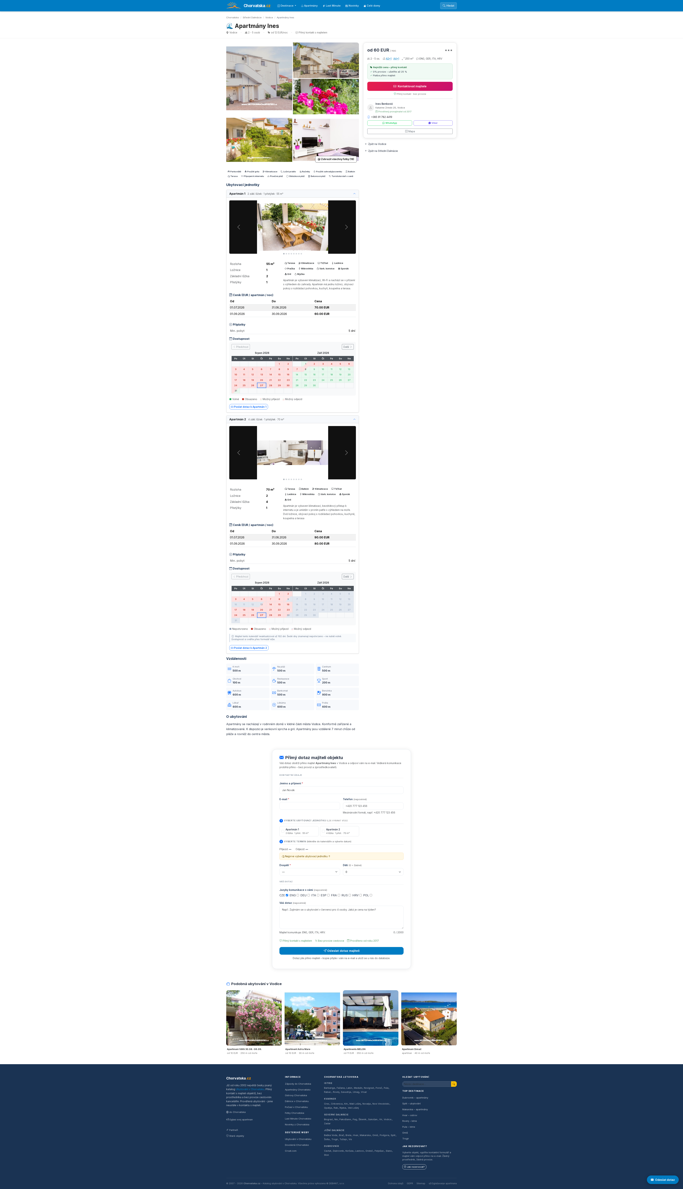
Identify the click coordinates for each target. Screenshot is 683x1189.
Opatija (328, 1107)
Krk (346, 1103)
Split (393, 1135)
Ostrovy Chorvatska (296, 1095)
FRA (334, 895)
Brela (348, 1135)
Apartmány (311, 5)
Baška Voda (330, 1135)
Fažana (341, 1088)
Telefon (355, 799)
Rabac (327, 1092)
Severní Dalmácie (336, 1114)
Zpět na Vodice (377, 143)
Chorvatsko (232, 17)
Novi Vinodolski (380, 1103)
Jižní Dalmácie (334, 1130)
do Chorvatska (237, 1112)
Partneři (233, 1130)
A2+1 (388, 58)
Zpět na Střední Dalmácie (383, 150)
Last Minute (333, 5)
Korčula (349, 1151)
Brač (341, 1135)
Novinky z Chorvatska (297, 1124)
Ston (326, 1155)
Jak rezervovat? (416, 1167)
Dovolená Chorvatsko (297, 1144)
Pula (386, 1088)
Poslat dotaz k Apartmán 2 (250, 647)
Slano (389, 1151)
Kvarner (330, 1098)
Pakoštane (345, 1119)
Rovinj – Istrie (409, 1120)
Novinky (354, 5)
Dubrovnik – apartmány (415, 1097)
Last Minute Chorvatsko (298, 1118)
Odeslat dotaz (665, 1180)
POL (366, 895)
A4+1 (396, 58)
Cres (326, 1103)
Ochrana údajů (395, 1183)
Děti (352, 865)
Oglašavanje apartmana (444, 1183)
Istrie (328, 1083)
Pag (355, 1119)
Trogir (334, 1139)
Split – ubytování (411, 1103)
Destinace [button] (287, 5)
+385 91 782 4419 (381, 116)
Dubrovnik (338, 1151)
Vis (350, 1139)
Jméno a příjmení (291, 783)
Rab (336, 1107)
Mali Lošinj (355, 1103)
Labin (349, 1088)
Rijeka (343, 1107)
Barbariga (329, 1088)
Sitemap (421, 1183)
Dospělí (285, 865)
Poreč (379, 1088)
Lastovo (359, 1151)
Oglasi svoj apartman (241, 1119)
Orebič (369, 1151)
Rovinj (336, 1092)
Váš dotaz (292, 902)
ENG (293, 895)
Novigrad (369, 1088)
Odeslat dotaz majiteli (343, 951)
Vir (380, 1119)
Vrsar (364, 1092)
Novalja (366, 1103)
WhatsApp (391, 123)
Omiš (375, 1135)
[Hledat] (454, 1084)
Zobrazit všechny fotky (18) (337, 159)
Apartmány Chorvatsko (298, 1089)
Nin (336, 1119)
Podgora (384, 1135)
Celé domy (373, 5)
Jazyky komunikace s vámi (303, 889)
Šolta (327, 1139)
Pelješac (379, 1151)
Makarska (365, 1135)
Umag (356, 1092)
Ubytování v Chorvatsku (250, 1089)
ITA (314, 895)
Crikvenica (337, 1103)
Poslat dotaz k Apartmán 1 (250, 406)
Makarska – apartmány (415, 1109)
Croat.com (291, 1150)
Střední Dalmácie (252, 17)
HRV (355, 895)
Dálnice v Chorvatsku (297, 1101)
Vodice (269, 17)
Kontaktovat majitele (412, 86)
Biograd (328, 1119)
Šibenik (362, 1119)
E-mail (284, 799)
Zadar (327, 1123)
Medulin (358, 1088)
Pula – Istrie (408, 1126)
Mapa (411, 131)
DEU (304, 895)
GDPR (410, 1183)
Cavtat (327, 1151)
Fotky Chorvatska (294, 1112)
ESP (324, 895)
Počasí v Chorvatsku (296, 1107)
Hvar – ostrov (409, 1115)
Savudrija (346, 1092)
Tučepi (343, 1139)
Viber (434, 123)
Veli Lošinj (353, 1107)
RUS (345, 895)
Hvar (355, 1135)
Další (346, 346)
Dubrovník (331, 1146)
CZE (282, 895)
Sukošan (372, 1119)
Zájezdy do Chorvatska (298, 1083)
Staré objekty (236, 1135)
